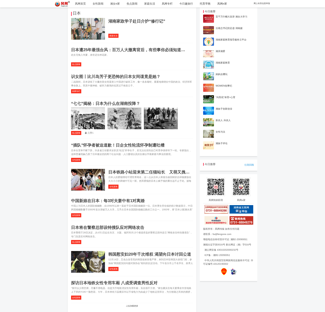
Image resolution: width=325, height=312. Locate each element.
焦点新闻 (132, 3)
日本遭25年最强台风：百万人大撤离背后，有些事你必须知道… (128, 49)
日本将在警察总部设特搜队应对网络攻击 (107, 227)
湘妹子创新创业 (224, 108)
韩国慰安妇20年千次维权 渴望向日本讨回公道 (149, 254)
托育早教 (205, 3)
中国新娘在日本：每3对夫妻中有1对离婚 (108, 200)
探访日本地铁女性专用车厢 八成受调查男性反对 (114, 282)
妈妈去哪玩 (222, 74)
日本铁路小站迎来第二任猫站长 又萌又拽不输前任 (155, 172)
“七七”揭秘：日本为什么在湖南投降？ (105, 103)
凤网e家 (222, 3)
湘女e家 (115, 3)
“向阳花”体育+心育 (225, 97)
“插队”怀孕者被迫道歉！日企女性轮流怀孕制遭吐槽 (118, 145)
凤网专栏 (167, 3)
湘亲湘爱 (220, 51)
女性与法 (220, 131)
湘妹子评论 (222, 143)
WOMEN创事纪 (224, 85)
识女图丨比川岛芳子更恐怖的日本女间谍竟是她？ (115, 76)
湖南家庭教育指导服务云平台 (231, 39)
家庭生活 (149, 3)
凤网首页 (80, 3)
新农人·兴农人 (223, 120)
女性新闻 (98, 3)
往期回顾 (249, 164)
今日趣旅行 (186, 3)
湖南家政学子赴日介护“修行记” (136, 21)
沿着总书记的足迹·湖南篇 (229, 28)
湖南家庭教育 (223, 62)
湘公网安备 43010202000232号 (221, 249)
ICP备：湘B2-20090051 (217, 255)
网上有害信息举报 (262, 3)
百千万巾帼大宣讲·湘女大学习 (231, 16)
